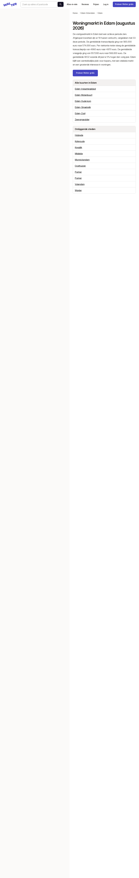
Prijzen (96, 4)
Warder (78, 190)
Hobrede (79, 135)
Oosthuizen (80, 166)
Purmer (78, 172)
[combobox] (42, 4)
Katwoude (80, 141)
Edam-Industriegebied (85, 89)
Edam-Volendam (88, 13)
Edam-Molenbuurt (83, 95)
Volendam (80, 184)
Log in (105, 4)
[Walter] (10, 4)
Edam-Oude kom (83, 101)
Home (75, 13)
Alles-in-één (72, 4)
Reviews (85, 4)
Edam (100, 13)
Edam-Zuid (80, 113)
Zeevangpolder (82, 119)
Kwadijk (78, 147)
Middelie (79, 153)
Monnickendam (82, 159)
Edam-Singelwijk (83, 107)
